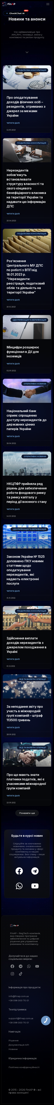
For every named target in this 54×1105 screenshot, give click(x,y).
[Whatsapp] (19, 885)
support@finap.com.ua (21, 1018)
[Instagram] (12, 973)
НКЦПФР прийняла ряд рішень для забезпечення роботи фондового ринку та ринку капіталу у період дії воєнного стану (27, 493)
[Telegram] (34, 871)
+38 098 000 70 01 (19, 1000)
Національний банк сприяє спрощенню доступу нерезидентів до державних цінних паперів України (26, 420)
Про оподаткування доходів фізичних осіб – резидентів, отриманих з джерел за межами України (26, 106)
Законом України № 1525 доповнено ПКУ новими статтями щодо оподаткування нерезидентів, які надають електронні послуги (26, 570)
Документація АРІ (19, 1045)
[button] (47, 3)
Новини (13, 1049)
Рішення (13, 1040)
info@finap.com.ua (19, 996)
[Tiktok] (20, 973)
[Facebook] (19, 871)
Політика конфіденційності (24, 1067)
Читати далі (13, 123)
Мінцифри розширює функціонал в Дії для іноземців (23, 351)
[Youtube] (34, 885)
